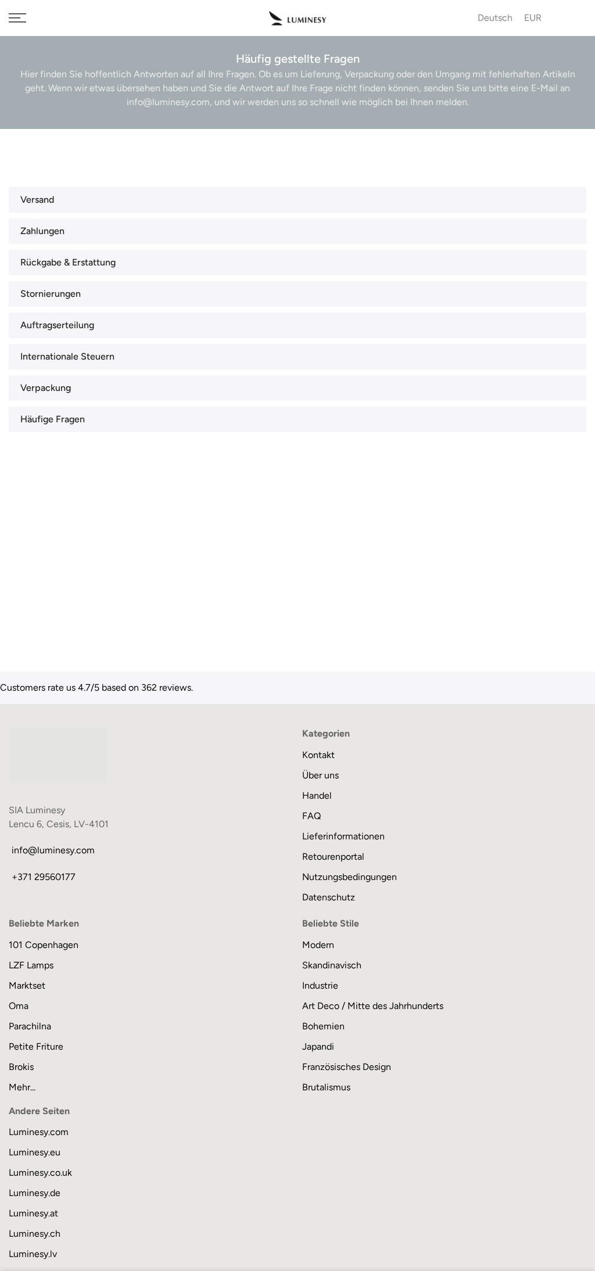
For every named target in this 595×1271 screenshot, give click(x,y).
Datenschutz (328, 897)
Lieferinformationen (343, 836)
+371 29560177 (44, 876)
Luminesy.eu (34, 1152)
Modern (318, 944)
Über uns (320, 775)
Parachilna (30, 1026)
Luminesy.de (34, 1192)
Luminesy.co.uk (40, 1172)
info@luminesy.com (53, 850)
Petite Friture (36, 1046)
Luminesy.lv (33, 1253)
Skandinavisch (331, 965)
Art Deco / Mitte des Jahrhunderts (372, 1005)
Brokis (21, 1066)
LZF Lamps (31, 965)
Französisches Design (346, 1066)
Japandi (318, 1046)
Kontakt (318, 754)
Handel (317, 795)
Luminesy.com (39, 1131)
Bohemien (323, 1026)
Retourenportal (333, 856)
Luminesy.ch (34, 1233)
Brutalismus (326, 1087)
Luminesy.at (33, 1213)
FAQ (311, 815)
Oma (18, 1005)
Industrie (320, 985)
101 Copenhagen (43, 944)
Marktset (27, 985)
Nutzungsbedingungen (349, 876)
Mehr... (22, 1087)
